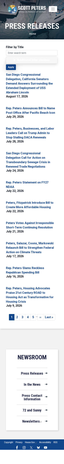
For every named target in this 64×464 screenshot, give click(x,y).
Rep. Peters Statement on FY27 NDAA (27, 185)
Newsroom (32, 357)
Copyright (8, 442)
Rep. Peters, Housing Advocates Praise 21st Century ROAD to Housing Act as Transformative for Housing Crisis (30, 294)
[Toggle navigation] (53, 9)
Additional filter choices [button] (33, 60)
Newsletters (31, 421)
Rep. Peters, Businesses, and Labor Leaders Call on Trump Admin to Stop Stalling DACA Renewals (30, 133)
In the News (32, 384)
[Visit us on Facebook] (18, 447)
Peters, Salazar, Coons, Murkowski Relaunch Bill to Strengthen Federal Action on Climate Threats (30, 247)
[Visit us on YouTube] (46, 447)
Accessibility (45, 442)
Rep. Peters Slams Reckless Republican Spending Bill (25, 270)
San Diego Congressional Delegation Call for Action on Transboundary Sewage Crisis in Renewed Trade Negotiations (28, 159)
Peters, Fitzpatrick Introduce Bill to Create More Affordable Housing (29, 205)
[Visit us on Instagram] (25, 447)
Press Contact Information (32, 397)
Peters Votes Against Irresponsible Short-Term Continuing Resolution (30, 225)
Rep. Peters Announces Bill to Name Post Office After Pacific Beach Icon (30, 110)
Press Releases (32, 373)
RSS (55, 442)
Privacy (18, 442)
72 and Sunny (32, 410)
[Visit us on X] (32, 447)
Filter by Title (15, 47)
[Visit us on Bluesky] (39, 447)
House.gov (30, 442)
